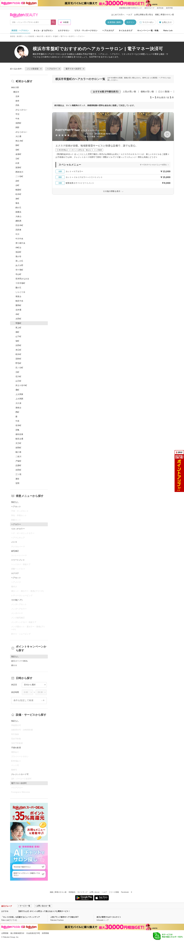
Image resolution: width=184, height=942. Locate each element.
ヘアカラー (51, 54)
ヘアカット (16, 506)
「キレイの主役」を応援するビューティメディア (20, 917)
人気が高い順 (129, 91)
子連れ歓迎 (16, 747)
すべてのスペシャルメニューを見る (153, 164)
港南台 (18, 408)
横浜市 (48, 36)
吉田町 (18, 345)
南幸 (17, 101)
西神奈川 (19, 172)
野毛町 (18, 363)
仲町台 (18, 247)
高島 (17, 105)
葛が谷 (18, 256)
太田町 (18, 319)
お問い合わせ (95, 892)
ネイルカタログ (125, 30)
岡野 (17, 127)
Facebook (125, 892)
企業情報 (4, 933)
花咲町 (18, 359)
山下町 (18, 336)
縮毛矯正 (15, 551)
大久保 (18, 403)
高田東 (18, 230)
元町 (17, 372)
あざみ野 (19, 265)
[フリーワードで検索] (53, 22)
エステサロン (64, 30)
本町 (17, 314)
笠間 (17, 483)
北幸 (17, 96)
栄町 (17, 150)
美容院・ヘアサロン (20, 30)
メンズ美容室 (29, 36)
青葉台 (18, 296)
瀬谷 (17, 479)
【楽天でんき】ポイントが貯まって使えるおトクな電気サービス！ (44, 911)
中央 (17, 118)
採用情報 (45, 933)
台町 (17, 185)
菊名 (17, 203)
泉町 (17, 199)
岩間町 (18, 448)
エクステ (15, 573)
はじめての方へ (117, 14)
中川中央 (19, 239)
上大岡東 (19, 394)
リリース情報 (114, 892)
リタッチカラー (18, 529)
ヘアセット (16, 578)
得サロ (14, 665)
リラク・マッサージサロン (86, 30)
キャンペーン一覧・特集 (148, 30)
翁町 (17, 341)
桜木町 (18, 354)
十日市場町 (20, 283)
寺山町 (18, 274)
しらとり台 (20, 292)
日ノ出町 (19, 368)
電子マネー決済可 (67, 36)
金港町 (18, 154)
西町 (17, 412)
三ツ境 (18, 474)
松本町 (18, 194)
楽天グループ (149, 8)
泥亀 (17, 430)
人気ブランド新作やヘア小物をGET (64, 917)
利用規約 (72, 892)
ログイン (130, 22)
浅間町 (18, 123)
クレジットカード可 (20, 774)
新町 (17, 145)
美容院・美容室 (16, 36)
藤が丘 (18, 287)
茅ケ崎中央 (20, 243)
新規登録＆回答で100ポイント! (130, 8)
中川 (17, 234)
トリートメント (18, 560)
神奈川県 (40, 36)
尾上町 (18, 327)
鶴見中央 (19, 301)
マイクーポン (148, 22)
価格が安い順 (147, 91)
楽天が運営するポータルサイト (109, 917)
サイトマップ (82, 892)
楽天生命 (160, 8)
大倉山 (18, 216)
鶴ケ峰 (18, 452)
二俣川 (18, 456)
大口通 (18, 136)
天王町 (18, 443)
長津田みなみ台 (22, 279)
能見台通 (19, 439)
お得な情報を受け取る (143, 14)
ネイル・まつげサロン (43, 30)
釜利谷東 (19, 434)
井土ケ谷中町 (21, 385)
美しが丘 (19, 261)
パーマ (14, 542)
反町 (17, 181)
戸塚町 (18, 461)
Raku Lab (168, 30)
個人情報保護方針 (17, 933)
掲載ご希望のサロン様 (164, 14)
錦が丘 (18, 207)
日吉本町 (19, 225)
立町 (17, 159)
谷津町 (18, 425)
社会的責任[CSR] (33, 933)
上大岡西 (19, 399)
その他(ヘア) (16, 600)
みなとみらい (21, 110)
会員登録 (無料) (114, 22)
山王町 (18, 381)
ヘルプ (129, 14)
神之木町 (19, 141)
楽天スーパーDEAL (19, 661)
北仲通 (18, 310)
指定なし (15, 502)
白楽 (17, 163)
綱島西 (18, 221)
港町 (17, 332)
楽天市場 (169, 8)
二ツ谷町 (19, 176)
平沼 (17, 114)
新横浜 (18, 212)
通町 (17, 390)
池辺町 (18, 252)
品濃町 (18, 465)
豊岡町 (18, 305)
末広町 (18, 350)
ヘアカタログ (108, 30)
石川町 (18, 376)
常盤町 (55, 36)
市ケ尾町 (19, 270)
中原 (17, 421)
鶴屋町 (18, 190)
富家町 (18, 167)
